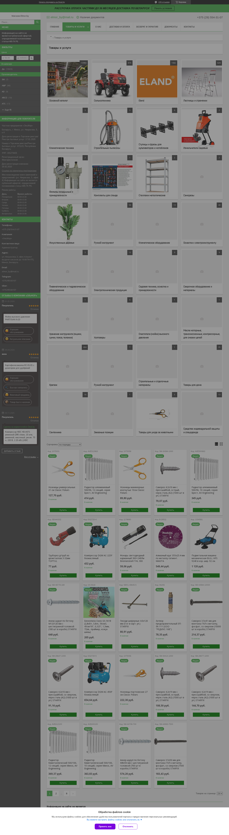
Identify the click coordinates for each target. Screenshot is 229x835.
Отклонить (128, 826)
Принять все (105, 826)
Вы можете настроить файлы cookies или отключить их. (113, 820)
